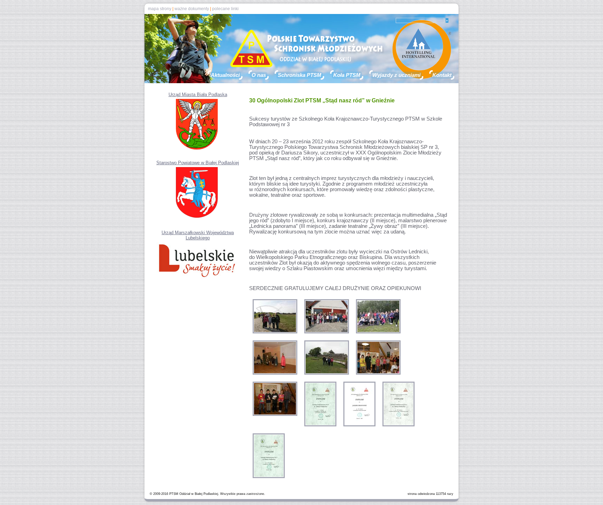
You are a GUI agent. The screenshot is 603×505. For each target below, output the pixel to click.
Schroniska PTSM (299, 75)
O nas (259, 75)
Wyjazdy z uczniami (396, 75)
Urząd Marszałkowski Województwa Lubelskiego (198, 235)
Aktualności (225, 75)
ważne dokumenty (191, 8)
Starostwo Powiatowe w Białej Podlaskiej (197, 162)
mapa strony (159, 8)
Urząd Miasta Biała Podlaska (198, 94)
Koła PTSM (346, 75)
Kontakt (442, 75)
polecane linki (225, 8)
